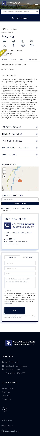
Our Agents (14, 243)
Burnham (22, 208)
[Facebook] (5, 409)
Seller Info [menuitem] (6, 395)
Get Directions (20, 203)
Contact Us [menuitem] (6, 399)
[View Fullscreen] (4, 176)
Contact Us (7, 243)
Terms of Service (14, 317)
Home (1, 208)
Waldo (16, 208)
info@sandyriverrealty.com (16, 366)
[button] (37, 11)
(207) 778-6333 (21, 18)
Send (15, 310)
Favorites (30, 4)
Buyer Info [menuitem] (6, 392)
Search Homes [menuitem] (8, 388)
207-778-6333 (11, 239)
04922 (29, 208)
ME (12, 208)
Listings (7, 208)
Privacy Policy (7, 303)
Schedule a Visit (28, 257)
